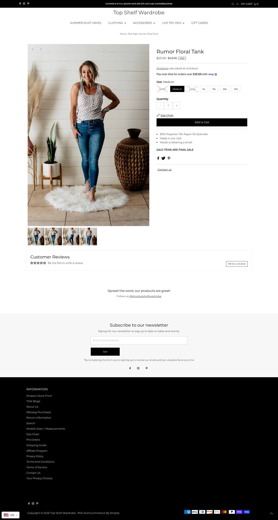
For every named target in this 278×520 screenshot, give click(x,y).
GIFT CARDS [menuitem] (199, 22)
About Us (32, 406)
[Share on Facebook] (158, 158)
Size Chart (32, 434)
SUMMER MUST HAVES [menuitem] (85, 22)
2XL (225, 89)
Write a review (237, 263)
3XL (236, 89)
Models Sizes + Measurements (45, 428)
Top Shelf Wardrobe (138, 12)
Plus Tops (133, 33)
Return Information (38, 417)
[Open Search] (233, 3)
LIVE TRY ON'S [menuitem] (172, 22)
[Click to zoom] (144, 49)
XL (204, 89)
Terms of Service (36, 467)
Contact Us (33, 472)
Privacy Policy (34, 456)
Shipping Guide (36, 445)
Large (192, 89)
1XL (214, 89)
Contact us (164, 169)
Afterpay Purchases (38, 412)
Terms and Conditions (40, 461)
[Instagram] (24, 4)
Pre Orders (33, 439)
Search (30, 423)
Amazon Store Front (39, 395)
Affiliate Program (36, 450)
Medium (177, 89)
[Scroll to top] (271, 513)
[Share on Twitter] (163, 158)
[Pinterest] (28, 4)
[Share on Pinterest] (169, 158)
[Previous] (32, 49)
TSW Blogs (33, 401)
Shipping (162, 68)
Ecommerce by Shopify (104, 513)
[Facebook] (20, 4)
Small (162, 89)
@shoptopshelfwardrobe (145, 296)
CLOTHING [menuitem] (116, 22)
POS (80, 513)
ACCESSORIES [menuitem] (143, 22)
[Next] (40, 49)
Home (123, 33)
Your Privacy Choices (39, 478)
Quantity (162, 98)
